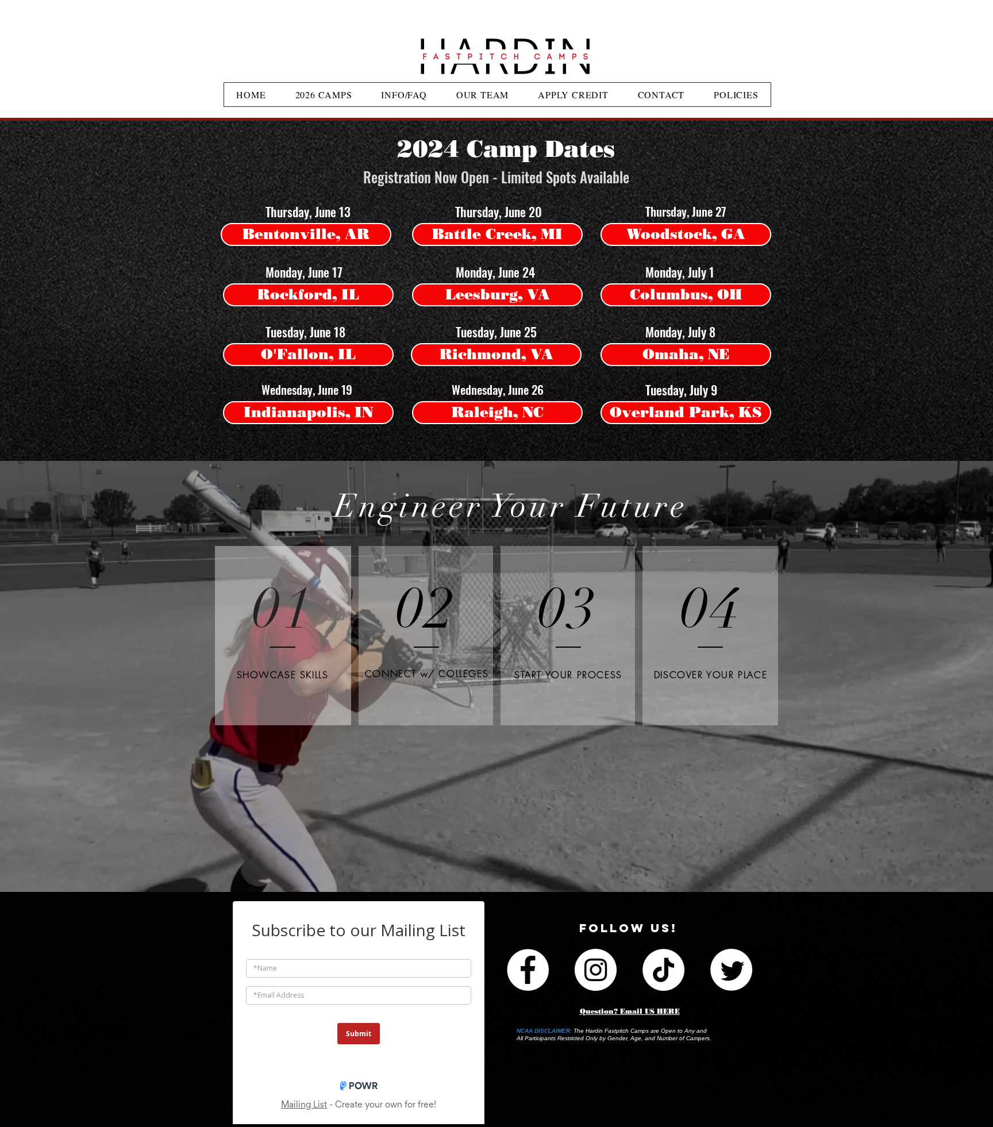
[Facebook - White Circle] (528, 970)
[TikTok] (663, 970)
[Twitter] (731, 970)
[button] (306, 211)
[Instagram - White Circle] (596, 970)
